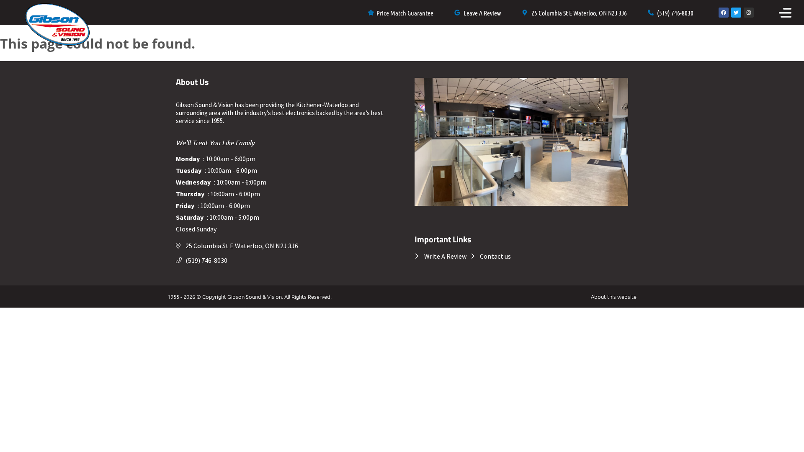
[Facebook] (724, 13)
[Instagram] (749, 13)
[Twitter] (736, 13)
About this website (613, 296)
